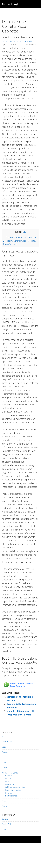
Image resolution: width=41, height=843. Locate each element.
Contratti (8, 775)
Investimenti (6, 762)
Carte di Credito (8, 741)
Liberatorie (9, 784)
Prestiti (4, 801)
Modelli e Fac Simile (10, 773)
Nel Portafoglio (11, 4)
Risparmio (6, 806)
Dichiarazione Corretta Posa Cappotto (21, 684)
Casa (4, 747)
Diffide (7, 781)
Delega (8, 778)
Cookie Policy (7, 824)
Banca (4, 736)
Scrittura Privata (11, 796)
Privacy (4, 829)
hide (24, 232)
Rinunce (8, 793)
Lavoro (4, 767)
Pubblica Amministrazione (15, 787)
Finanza (5, 752)
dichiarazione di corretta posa (17, 40)
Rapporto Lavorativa (13, 790)
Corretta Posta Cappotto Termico (19, 237)
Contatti (5, 819)
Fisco (4, 757)
